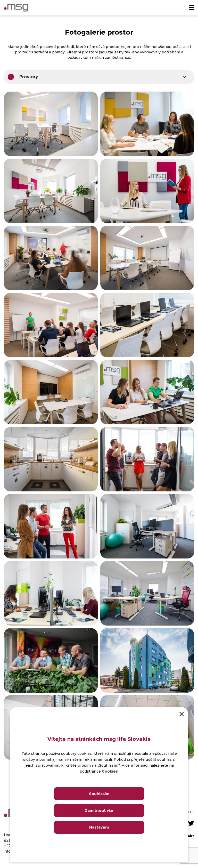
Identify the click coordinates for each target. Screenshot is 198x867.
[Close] (181, 713)
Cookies (110, 771)
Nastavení (99, 827)
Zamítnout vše (99, 810)
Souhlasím (99, 793)
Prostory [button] (28, 76)
